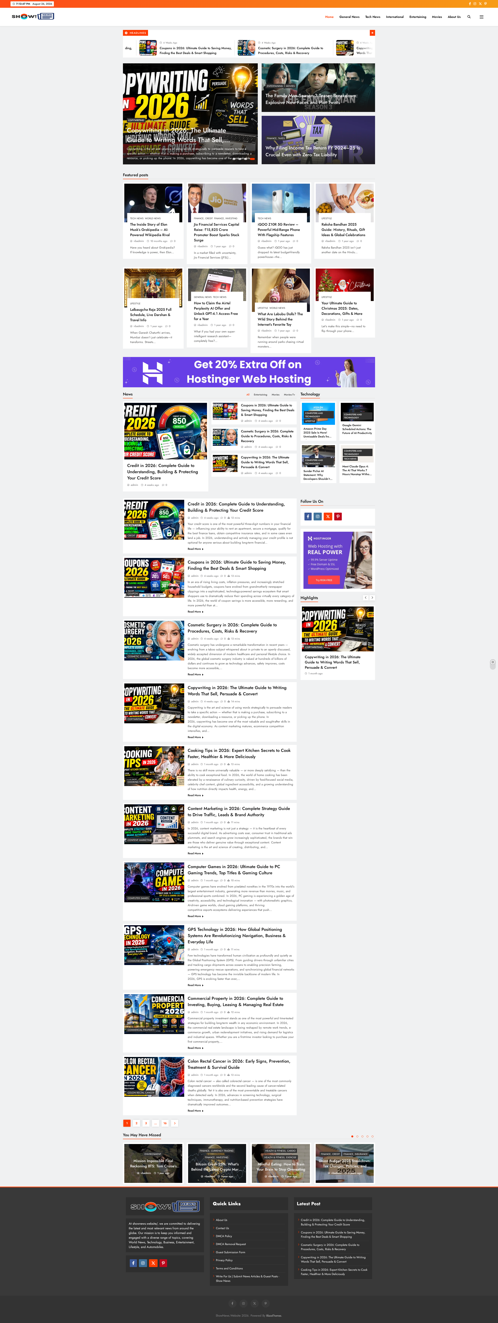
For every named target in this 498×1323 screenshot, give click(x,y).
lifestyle (327, 218)
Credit (132, 120)
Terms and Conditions (229, 1268)
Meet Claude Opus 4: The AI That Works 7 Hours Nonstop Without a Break (357, 472)
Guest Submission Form (230, 1252)
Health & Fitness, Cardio (280, 1151)
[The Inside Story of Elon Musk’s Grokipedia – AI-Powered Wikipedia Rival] (153, 203)
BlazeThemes (273, 1316)
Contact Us (222, 1228)
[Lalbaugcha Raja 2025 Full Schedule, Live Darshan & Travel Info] (153, 288)
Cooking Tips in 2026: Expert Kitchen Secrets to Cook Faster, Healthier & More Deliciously (239, 753)
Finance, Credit (203, 218)
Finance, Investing (225, 218)
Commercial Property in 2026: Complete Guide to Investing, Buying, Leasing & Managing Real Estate (236, 1001)
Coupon (133, 593)
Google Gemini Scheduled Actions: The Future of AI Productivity (357, 429)
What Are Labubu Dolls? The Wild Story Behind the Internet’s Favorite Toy (280, 319)
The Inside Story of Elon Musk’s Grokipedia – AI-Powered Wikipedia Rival (150, 229)
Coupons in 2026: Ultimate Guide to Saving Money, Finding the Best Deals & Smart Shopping (267, 410)
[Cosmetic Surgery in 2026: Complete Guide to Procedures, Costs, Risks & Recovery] (203, 48)
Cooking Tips (136, 782)
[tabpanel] (190, 113)
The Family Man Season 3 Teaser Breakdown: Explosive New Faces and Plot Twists (312, 99)
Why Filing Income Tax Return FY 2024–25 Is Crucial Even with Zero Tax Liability (313, 151)
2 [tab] (241, 160)
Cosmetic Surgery (139, 656)
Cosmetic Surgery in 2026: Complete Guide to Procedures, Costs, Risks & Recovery (267, 436)
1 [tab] (234, 160)
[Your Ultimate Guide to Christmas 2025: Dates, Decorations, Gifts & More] (345, 285)
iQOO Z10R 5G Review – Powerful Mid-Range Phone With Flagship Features (279, 229)
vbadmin (139, 241)
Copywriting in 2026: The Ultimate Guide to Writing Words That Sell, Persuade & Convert (265, 462)
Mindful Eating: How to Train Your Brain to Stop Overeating (281, 1167)
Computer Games (138, 898)
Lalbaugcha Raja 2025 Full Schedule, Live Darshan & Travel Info (150, 315)
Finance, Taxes (276, 138)
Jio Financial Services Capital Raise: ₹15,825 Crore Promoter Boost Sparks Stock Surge (216, 232)
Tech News (372, 17)
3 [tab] (247, 160)
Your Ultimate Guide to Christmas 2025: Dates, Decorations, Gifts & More (342, 308)
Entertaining (417, 17)
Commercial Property (141, 1030)
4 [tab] (253, 160)
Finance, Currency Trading (216, 1151)
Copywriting (135, 719)
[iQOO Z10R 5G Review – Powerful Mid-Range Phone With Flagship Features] (281, 203)
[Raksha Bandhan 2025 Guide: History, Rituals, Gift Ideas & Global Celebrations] (345, 203)
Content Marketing (140, 840)
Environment (153, 1154)
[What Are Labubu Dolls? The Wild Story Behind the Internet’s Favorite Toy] (281, 290)
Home (329, 17)
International (395, 17)
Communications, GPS (141, 961)
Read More (194, 549)
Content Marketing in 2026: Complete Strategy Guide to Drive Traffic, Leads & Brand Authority (239, 811)
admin (134, 485)
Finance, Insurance (356, 1154)
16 (165, 1123)
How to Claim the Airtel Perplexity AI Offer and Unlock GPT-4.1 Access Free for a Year (216, 310)
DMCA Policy (224, 1236)
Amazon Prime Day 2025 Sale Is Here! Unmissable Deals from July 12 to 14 (317, 434)
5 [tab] (373, 1136)
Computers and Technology (314, 415)
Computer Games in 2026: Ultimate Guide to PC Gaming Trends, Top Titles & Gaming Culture (234, 869)
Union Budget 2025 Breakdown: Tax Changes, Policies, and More (345, 1166)
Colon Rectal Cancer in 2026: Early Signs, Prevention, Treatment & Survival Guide (239, 1064)
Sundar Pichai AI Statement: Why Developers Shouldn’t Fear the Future (316, 477)
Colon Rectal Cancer (141, 1092)
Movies (437, 17)
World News (153, 218)
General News (349, 17)
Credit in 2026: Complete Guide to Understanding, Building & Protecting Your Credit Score (180, 140)
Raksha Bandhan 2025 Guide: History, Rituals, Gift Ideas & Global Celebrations (343, 229)
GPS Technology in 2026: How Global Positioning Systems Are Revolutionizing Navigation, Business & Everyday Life (237, 935)
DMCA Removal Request (231, 1244)
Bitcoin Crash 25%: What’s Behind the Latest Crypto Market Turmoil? (217, 1169)
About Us (454, 17)
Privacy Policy (224, 1260)
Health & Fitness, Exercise (280, 1157)
